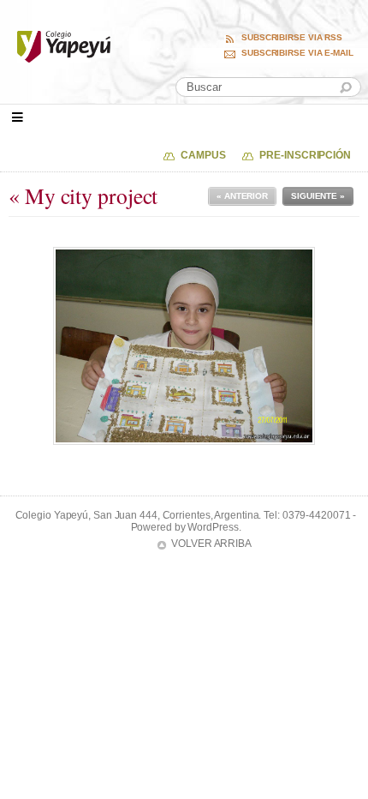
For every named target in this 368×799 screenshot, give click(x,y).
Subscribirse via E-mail (297, 53)
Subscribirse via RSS (291, 37)
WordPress (212, 527)
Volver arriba (211, 544)
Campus (203, 155)
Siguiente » (318, 196)
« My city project (83, 195)
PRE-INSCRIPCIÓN (305, 155)
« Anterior (242, 196)
